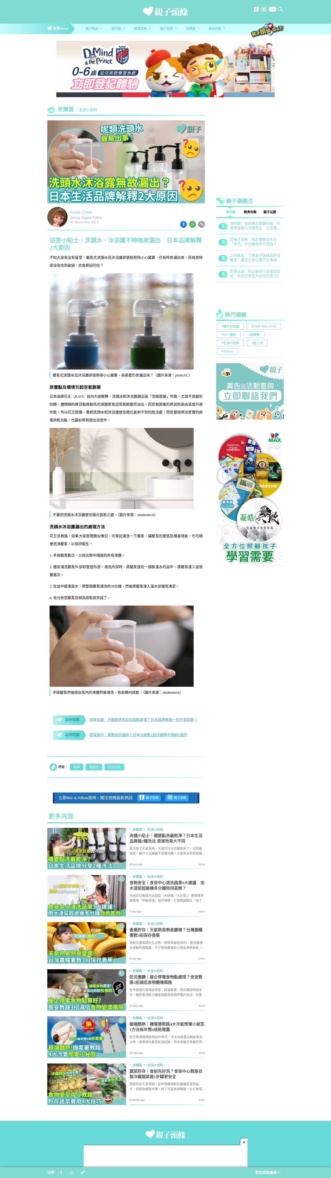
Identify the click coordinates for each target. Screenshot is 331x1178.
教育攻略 (141, 28)
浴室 (76, 767)
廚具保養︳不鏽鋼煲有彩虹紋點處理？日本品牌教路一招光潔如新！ (143, 720)
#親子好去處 (230, 326)
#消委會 (254, 335)
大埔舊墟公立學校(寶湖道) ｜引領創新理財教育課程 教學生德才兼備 (255, 274)
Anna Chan (81, 212)
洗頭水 (94, 767)
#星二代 (257, 343)
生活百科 (114, 767)
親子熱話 (92, 28)
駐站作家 (215, 28)
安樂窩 (191, 28)
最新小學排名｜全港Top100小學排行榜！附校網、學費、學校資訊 (255, 258)
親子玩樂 (167, 28)
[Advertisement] (250, 143)
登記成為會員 (266, 1173)
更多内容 (61, 816)
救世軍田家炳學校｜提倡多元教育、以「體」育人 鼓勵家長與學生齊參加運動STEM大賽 (255, 226)
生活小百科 (88, 110)
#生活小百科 (230, 343)
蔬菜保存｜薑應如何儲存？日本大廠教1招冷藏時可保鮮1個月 (138, 735)
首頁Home (60, 28)
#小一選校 (229, 335)
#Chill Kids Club (264, 326)
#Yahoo (227, 351)
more (202, 864)
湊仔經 (116, 28)
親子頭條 (151, 798)
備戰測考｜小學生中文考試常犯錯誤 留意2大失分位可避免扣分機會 (255, 242)
